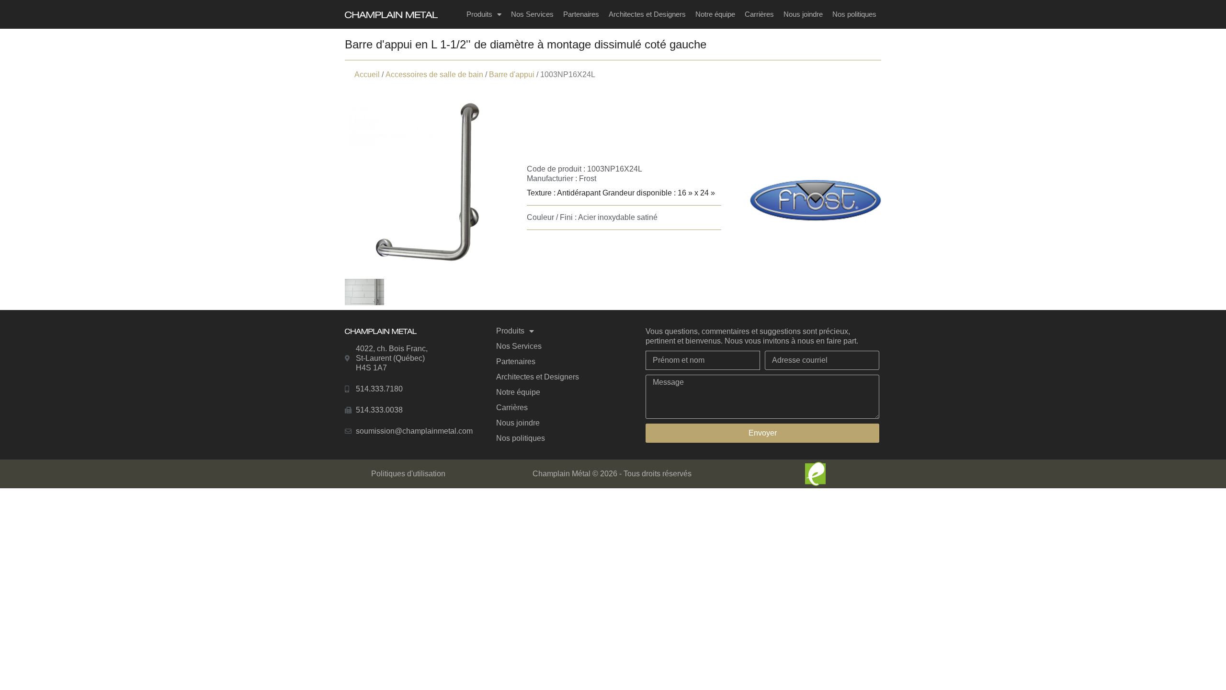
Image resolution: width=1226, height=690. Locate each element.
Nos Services (532, 14)
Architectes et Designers (647, 14)
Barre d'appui (511, 74)
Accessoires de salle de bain (434, 74)
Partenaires (581, 14)
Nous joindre (803, 14)
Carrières (759, 14)
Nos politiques (854, 14)
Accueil (367, 74)
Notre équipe (715, 14)
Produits (479, 14)
